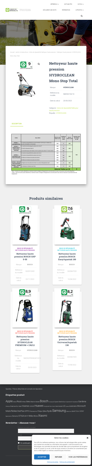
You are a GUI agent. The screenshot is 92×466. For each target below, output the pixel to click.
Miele (8, 411)
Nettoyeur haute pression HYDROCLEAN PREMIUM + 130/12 (25, 340)
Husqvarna (47, 406)
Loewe (67, 406)
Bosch (44, 401)
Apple (9, 401)
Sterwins (15, 416)
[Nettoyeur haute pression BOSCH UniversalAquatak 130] (67, 308)
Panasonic (33, 411)
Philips (39, 411)
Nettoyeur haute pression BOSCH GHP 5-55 (25, 256)
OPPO (27, 411)
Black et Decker (35, 402)
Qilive (45, 411)
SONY (82, 411)
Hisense (25, 406)
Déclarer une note (49, 10)
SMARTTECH (75, 411)
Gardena (82, 401)
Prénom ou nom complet (27, 427)
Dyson (56, 402)
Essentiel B (69, 402)
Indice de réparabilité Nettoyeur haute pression (42, 52)
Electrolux (62, 402)
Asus (19, 401)
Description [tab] (17, 124)
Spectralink (9, 416)
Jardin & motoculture (22, 52)
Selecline (68, 411)
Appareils (54, 4)
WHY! (26, 416)
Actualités (68, 4)
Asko (14, 402)
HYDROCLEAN (61, 113)
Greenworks (14, 406)
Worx (36, 416)
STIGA (21, 416)
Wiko (31, 416)
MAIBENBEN (73, 406)
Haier (20, 406)
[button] (87, 438)
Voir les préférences (78, 457)
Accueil (12, 52)
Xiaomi (42, 415)
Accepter (42, 457)
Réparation (66, 10)
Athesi (24, 402)
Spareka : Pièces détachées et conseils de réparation (24, 389)
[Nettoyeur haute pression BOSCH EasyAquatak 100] (67, 225)
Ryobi (49, 411)
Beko (28, 401)
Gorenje (8, 406)
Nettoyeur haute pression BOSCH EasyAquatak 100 (67, 256)
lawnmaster (59, 406)
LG (64, 406)
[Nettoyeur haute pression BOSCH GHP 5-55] (25, 225)
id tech (53, 406)
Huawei (39, 405)
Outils (80, 4)
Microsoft (81, 406)
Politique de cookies (52, 462)
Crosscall (51, 402)
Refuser (58, 457)
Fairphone (75, 402)
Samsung (59, 411)
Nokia (14, 411)
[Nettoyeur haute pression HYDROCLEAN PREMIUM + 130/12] (25, 308)
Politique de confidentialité (67, 462)
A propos (79, 10)
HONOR (31, 406)
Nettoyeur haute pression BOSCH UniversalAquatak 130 (67, 340)
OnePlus (20, 411)
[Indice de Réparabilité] (19, 10)
